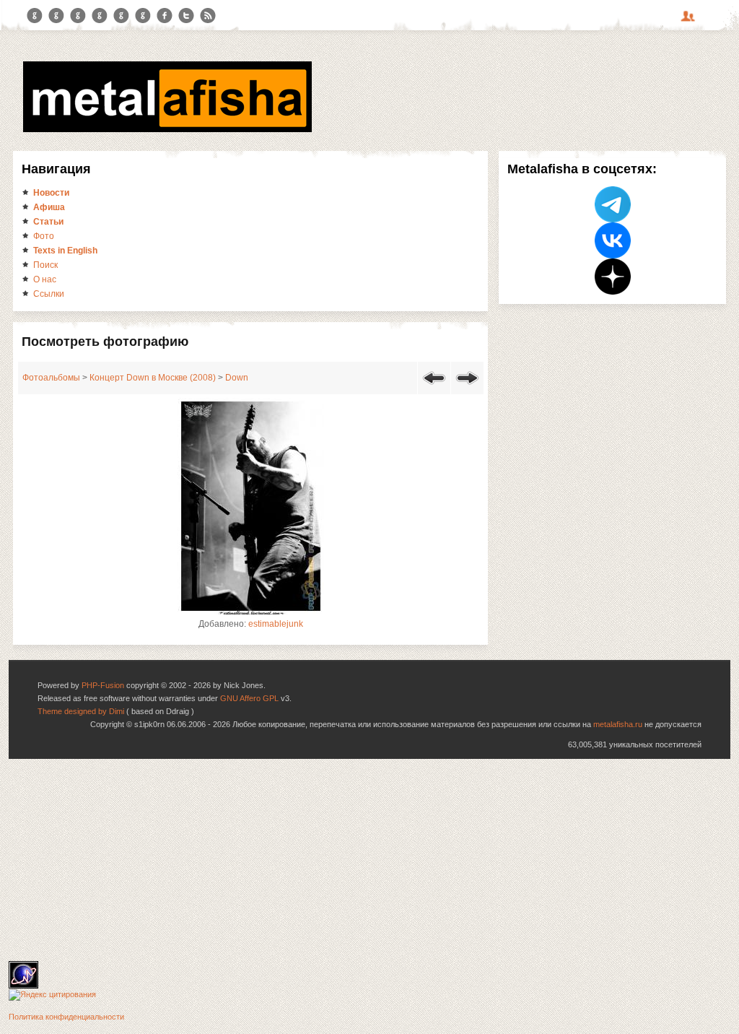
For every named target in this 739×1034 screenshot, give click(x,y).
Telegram (35, 16)
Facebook (164, 16)
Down (236, 377)
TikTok (143, 16)
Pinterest (121, 16)
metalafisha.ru (617, 724)
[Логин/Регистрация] (689, 20)
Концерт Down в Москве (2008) (152, 377)
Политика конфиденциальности (66, 1016)
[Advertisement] (369, 860)
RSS (208, 16)
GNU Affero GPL (249, 698)
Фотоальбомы (51, 377)
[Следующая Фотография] (467, 387)
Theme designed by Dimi (81, 711)
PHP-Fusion (103, 685)
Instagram (56, 16)
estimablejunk (275, 624)
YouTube (100, 16)
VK (78, 16)
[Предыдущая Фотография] (434, 387)
